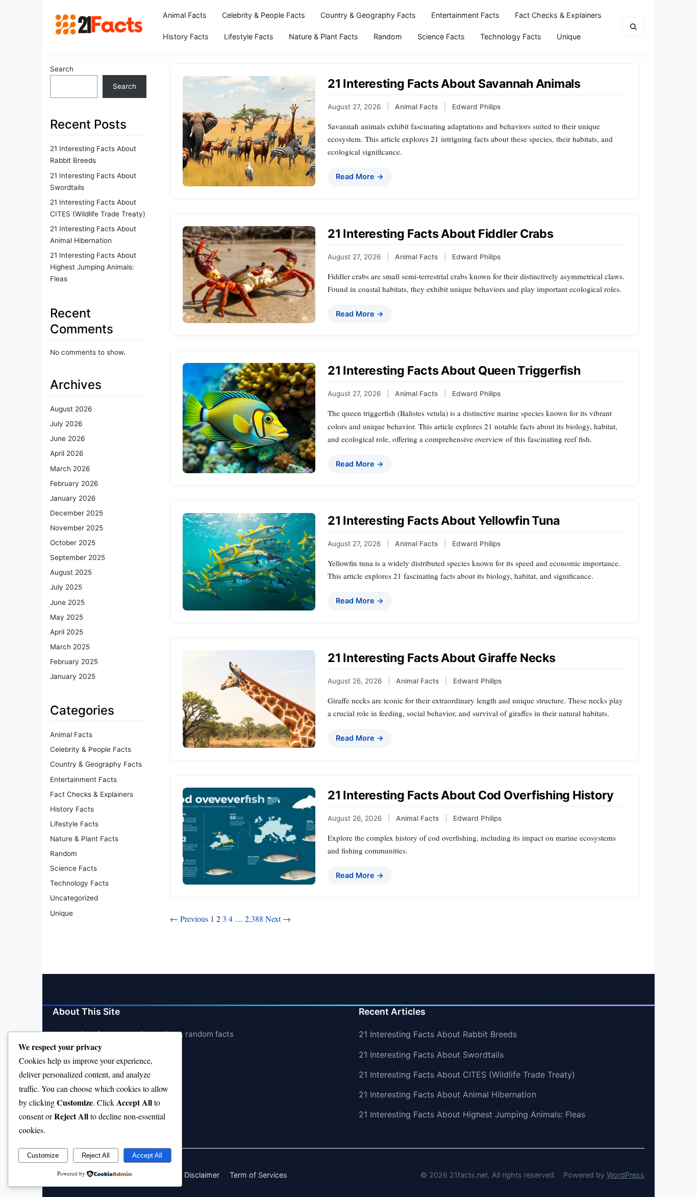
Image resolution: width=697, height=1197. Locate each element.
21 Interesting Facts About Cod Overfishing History (470, 795)
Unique (569, 36)
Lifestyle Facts (248, 36)
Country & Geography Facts (368, 15)
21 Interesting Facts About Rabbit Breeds (438, 1034)
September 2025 (77, 557)
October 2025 (72, 543)
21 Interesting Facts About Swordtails (431, 1054)
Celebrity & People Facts (263, 15)
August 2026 (71, 409)
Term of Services (258, 1174)
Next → (278, 918)
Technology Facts (510, 36)
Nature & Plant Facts (323, 36)
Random (388, 36)
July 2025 (66, 587)
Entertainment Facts (465, 15)
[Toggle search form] (633, 26)
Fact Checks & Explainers (558, 15)
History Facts (186, 36)
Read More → (360, 176)
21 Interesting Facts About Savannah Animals (454, 84)
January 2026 (72, 498)
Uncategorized (74, 898)
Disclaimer (201, 1174)
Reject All (96, 1155)
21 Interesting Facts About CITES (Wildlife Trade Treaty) (467, 1074)
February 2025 (74, 661)
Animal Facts (185, 15)
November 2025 (76, 528)
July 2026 (66, 424)
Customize (43, 1155)
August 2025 (71, 572)
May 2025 (66, 617)
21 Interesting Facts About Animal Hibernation (447, 1094)
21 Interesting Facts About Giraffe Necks (442, 658)
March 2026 (70, 469)
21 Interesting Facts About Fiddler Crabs (441, 234)
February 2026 (74, 483)
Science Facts (441, 36)
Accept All (147, 1155)
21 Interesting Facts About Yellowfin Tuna (444, 521)
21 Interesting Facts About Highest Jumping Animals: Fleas (93, 267)
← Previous (189, 918)
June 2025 (67, 602)
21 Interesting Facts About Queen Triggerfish (454, 370)
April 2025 (66, 632)
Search (61, 69)
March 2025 (70, 647)
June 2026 (67, 438)
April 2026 (66, 453)
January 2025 (72, 676)
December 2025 (76, 513)
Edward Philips (476, 107)
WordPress (625, 1174)
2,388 (254, 918)
